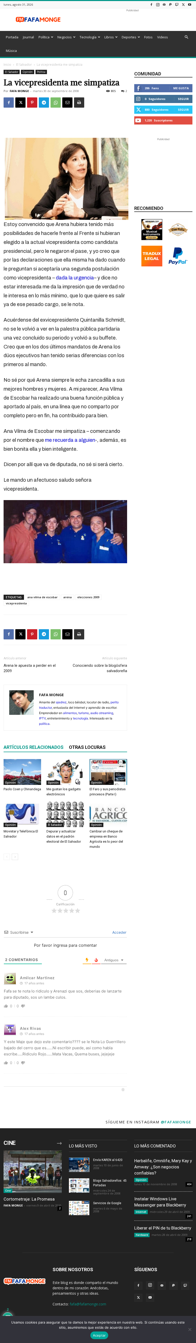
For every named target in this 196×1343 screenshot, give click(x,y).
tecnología (80, 718)
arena (67, 597)
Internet (141, 1212)
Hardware (142, 1235)
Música (11, 50)
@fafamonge (176, 1121)
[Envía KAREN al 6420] (79, 1165)
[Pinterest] (32, 102)
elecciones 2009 (88, 597)
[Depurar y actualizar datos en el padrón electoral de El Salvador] (65, 814)
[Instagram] (158, 4)
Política (44, 37)
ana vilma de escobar (42, 597)
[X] (183, 4)
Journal (28, 37)
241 (189, 1216)
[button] (186, 37)
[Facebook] (151, 4)
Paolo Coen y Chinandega (22, 789)
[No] (189, 1329)
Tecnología (88, 37)
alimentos (70, 713)
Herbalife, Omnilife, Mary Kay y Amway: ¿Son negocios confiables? (163, 1167)
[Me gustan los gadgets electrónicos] (65, 772)
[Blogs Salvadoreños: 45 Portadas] (79, 1185)
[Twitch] (177, 4)
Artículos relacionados (34, 747)
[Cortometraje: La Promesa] (33, 1171)
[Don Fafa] (178, 238)
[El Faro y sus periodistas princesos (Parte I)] (108, 772)
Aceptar (99, 1335)
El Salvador (24, 64)
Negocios (64, 37)
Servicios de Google (107, 1203)
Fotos (148, 37)
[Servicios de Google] (79, 1208)
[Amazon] (151, 238)
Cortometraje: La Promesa (29, 1199)
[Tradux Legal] (151, 265)
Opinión (27, 72)
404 (189, 1184)
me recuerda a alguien (70, 440)
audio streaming (101, 713)
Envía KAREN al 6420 (107, 1160)
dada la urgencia (75, 277)
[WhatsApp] (56, 102)
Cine (8, 1190)
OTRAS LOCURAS (87, 747)
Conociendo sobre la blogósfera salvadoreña (100, 668)
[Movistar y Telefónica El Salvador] (22, 814)
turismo (83, 713)
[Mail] (164, 4)
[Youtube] (189, 4)
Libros (109, 37)
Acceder (118, 932)
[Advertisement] (132, 19)
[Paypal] (170, 4)
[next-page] (15, 857)
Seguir (183, 99)
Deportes (129, 37)
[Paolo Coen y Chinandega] (22, 772)
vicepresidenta (16, 603)
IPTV (42, 718)
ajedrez (61, 702)
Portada (12, 37)
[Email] (67, 102)
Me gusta (181, 88)
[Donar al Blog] (178, 265)
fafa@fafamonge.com (88, 1304)
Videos (162, 37)
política (44, 724)
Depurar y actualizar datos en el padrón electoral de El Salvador (63, 836)
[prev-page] (7, 857)
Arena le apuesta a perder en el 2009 (30, 668)
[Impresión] (79, 102)
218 (189, 1239)
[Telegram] (44, 102)
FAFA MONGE (19, 91)
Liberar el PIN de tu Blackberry (162, 1228)
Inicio (7, 64)
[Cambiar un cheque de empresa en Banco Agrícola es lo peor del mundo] (108, 814)
